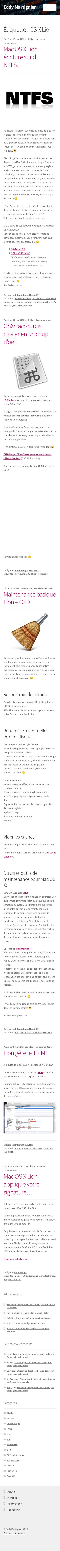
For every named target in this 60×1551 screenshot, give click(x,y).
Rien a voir (12, 1470)
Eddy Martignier (20, 7)
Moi (8, 1439)
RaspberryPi (14, 1509)
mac (24, 573)
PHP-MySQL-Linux (15, 1455)
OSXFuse (27, 305)
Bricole (10, 1418)
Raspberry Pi (13, 1460)
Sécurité (11, 1476)
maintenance (35, 1032)
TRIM (10, 1152)
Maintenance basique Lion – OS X (30, 598)
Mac (31, 295)
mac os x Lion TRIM (33, 1148)
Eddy (30, 39)
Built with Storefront (15, 1533)
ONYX (25, 892)
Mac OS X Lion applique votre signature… (21, 1184)
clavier (18, 573)
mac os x (24, 1032)
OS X (36, 295)
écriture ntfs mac (23, 298)
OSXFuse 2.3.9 (18, 249)
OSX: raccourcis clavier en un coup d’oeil (26, 334)
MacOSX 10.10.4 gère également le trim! (26, 1323)
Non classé (12, 1444)
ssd (5, 1152)
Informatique (21, 295)
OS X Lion (17, 305)
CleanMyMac (22, 948)
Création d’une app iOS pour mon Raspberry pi (29, 1318)
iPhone (10, 1428)
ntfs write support (39, 302)
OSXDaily (8, 400)
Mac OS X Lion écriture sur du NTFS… (22, 57)
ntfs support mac (20, 302)
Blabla (10, 1413)
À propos (12, 1497)
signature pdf (14, 1279)
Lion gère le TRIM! (25, 1053)
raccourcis (43, 573)
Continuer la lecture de (16, 1258)
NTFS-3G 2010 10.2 (20, 253)
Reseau (10, 1465)
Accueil (11, 1491)
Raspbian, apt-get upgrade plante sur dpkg (27, 1312)
